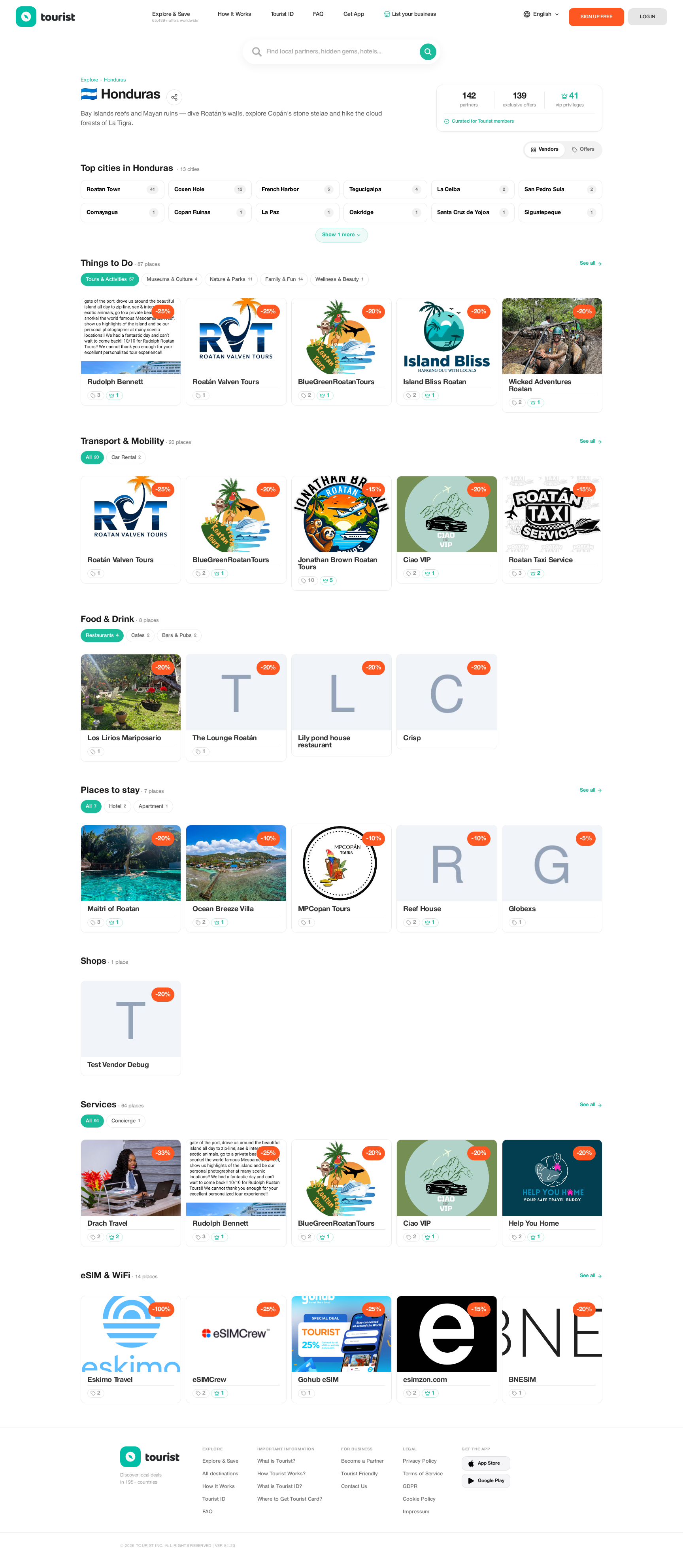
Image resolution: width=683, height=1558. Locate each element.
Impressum (416, 1512)
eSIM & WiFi (105, 1276)
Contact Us (354, 1486)
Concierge (125, 1121)
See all (587, 263)
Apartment (153, 806)
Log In (647, 17)
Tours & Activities (110, 279)
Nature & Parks (231, 279)
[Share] (174, 97)
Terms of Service (423, 1474)
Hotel (117, 806)
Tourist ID (282, 14)
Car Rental (126, 457)
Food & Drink (107, 620)
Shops (93, 961)
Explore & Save (175, 17)
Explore (89, 80)
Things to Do (107, 263)
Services (99, 1105)
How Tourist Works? (281, 1474)
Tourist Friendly (359, 1474)
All (92, 457)
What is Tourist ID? (279, 1486)
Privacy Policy (420, 1461)
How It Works (234, 14)
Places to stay (110, 790)
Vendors (548, 149)
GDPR (410, 1486)
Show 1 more (338, 235)
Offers (587, 149)
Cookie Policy (419, 1499)
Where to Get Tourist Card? (289, 1499)
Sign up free (596, 17)
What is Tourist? (276, 1461)
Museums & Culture (172, 279)
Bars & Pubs (179, 635)
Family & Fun (284, 279)
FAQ (318, 14)
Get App (353, 14)
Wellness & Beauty (339, 279)
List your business (414, 14)
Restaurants (102, 635)
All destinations (220, 1474)
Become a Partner (362, 1461)
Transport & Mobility (122, 441)
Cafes (140, 635)
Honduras (115, 80)
